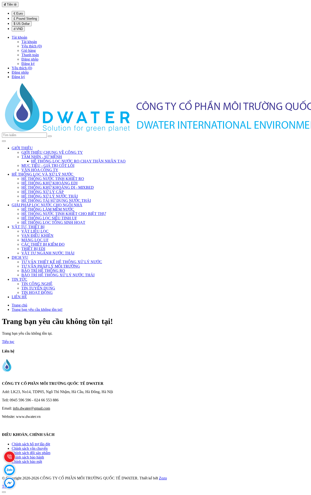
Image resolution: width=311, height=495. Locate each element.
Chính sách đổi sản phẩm (31, 453)
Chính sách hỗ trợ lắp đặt (31, 444)
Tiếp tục (8, 342)
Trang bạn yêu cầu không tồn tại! (37, 309)
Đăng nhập (29, 59)
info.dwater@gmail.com (31, 408)
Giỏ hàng (28, 50)
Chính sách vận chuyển (30, 448)
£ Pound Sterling (25, 18)
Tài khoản (29, 42)
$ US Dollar (22, 24)
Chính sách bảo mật (27, 461)
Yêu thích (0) (31, 46)
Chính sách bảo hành (28, 457)
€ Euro (18, 13)
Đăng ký (28, 64)
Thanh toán (30, 55)
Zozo (163, 478)
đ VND (18, 29)
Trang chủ (19, 305)
